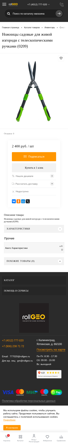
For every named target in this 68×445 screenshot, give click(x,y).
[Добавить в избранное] (61, 58)
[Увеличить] (34, 91)
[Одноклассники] (18, 201)
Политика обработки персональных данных (28, 400)
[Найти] (59, 13)
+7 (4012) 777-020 (13, 340)
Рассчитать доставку (27, 183)
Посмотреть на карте (51, 349)
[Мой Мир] (23, 201)
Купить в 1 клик (34, 167)
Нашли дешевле (24, 176)
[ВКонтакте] (14, 201)
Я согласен (12, 427)
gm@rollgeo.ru (25, 360)
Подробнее (9, 420)
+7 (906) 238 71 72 (13, 346)
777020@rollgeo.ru (20, 356)
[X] (28, 201)
